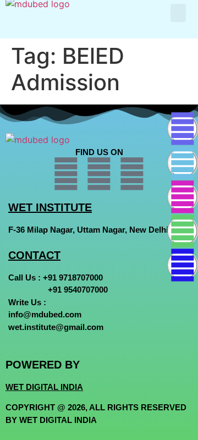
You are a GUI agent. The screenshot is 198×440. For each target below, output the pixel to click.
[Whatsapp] (182, 231)
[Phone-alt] (182, 265)
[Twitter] (182, 162)
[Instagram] (182, 197)
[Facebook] (182, 128)
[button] (178, 13)
